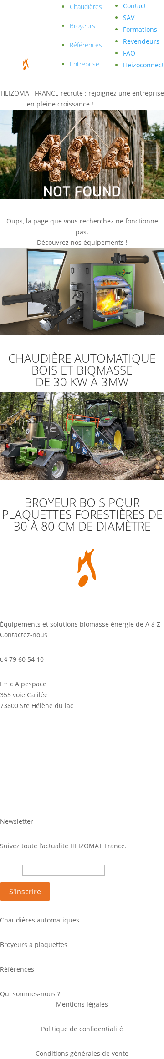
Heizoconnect (143, 65)
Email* (10, 870)
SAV (128, 17)
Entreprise (84, 64)
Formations (140, 29)
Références (86, 45)
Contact (134, 5)
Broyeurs (82, 25)
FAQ (129, 53)
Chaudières (86, 6)
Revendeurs (141, 41)
